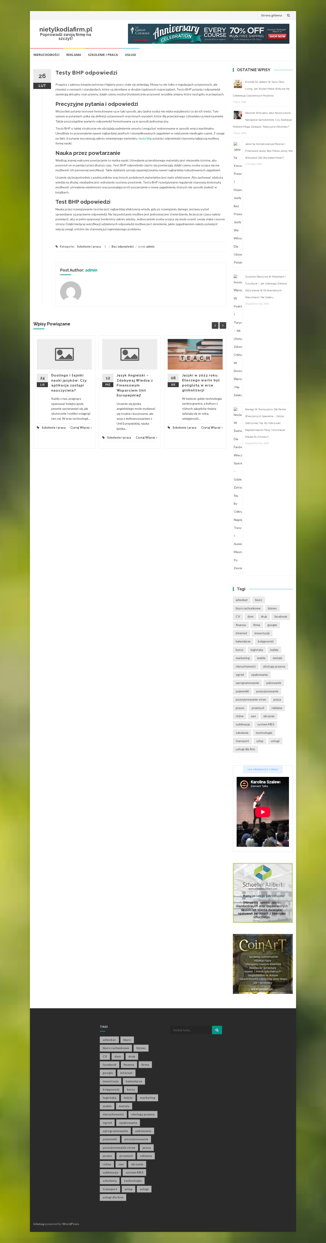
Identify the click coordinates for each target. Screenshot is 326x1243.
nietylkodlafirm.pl (65, 29)
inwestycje (262, 633)
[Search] (217, 1030)
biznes (272, 608)
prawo (240, 708)
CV (238, 616)
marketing (243, 658)
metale (277, 658)
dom (250, 616)
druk (264, 616)
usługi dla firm (245, 749)
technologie (264, 733)
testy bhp (145, 138)
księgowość (266, 641)
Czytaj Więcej (80, 427)
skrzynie (269, 716)
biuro (258, 600)
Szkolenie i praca (103, 55)
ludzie (274, 650)
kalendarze (243, 641)
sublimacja (243, 724)
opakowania (259, 674)
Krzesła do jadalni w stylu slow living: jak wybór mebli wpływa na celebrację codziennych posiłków (261, 88)
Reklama (73, 55)
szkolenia (242, 733)
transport (242, 741)
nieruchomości (246, 666)
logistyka (257, 650)
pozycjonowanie (267, 691)
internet (241, 633)
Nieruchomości (46, 55)
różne (240, 716)
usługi (275, 741)
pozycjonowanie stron (251, 699)
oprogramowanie (247, 683)
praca (277, 699)
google (272, 625)
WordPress (70, 1224)
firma (256, 625)
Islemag (39, 1224)
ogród (240, 674)
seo (253, 716)
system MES (265, 724)
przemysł (258, 708)
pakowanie (273, 683)
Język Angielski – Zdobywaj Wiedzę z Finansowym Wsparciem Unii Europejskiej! (135, 385)
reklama (277, 708)
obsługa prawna (274, 666)
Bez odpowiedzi (123, 246)
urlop (259, 741)
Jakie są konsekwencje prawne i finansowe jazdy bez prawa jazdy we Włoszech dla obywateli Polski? (269, 150)
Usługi (130, 55)
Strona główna (271, 15)
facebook (280, 616)
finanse (241, 625)
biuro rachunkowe (248, 608)
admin (150, 246)
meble (261, 658)
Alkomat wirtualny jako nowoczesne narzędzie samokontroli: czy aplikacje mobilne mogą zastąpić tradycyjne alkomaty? (262, 119)
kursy (239, 650)
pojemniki (242, 691)
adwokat (242, 600)
